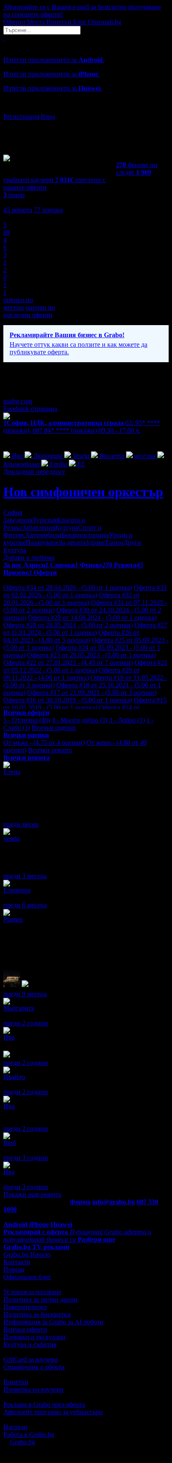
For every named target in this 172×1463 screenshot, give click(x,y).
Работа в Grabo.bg (28, 1434)
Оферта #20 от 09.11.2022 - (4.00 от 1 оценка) (71, 673)
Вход (48, 116)
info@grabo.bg (113, 1201)
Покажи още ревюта (32, 1194)
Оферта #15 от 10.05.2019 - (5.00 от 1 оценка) (85, 703)
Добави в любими (29, 557)
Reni (9, 1142)
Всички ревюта (50, 750)
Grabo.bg (22, 1441)
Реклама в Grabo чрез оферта (44, 1404)
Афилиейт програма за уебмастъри (53, 1411)
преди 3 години (25, 1157)
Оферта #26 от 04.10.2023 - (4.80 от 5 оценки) (71, 636)
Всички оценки (54, 727)
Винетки (15, 1381)
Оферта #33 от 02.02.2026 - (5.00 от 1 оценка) (85, 591)
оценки (48, 209)
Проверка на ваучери (33, 1389)
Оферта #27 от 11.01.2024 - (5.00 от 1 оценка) (85, 628)
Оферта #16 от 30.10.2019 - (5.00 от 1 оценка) (67, 700)
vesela (11, 838)
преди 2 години (25, 1023)
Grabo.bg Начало (27, 1254)
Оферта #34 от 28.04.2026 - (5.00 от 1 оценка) (67, 587)
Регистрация (21, 116)
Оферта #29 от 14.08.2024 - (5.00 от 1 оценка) (92, 617)
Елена (11, 771)
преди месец (21, 824)
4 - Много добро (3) (79, 720)
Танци (114, 542)
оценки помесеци (18, 303)
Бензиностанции (85, 535)
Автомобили (43, 535)
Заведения (18, 520)
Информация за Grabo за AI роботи (53, 1321)
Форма (80, 1201)
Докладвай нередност (34, 471)
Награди (15, 1426)
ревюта (17, 209)
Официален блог (27, 1276)
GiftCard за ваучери (30, 1359)
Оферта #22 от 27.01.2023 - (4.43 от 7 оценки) (68, 662)
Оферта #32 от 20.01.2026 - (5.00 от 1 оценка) (71, 598)
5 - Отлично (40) (26, 720)
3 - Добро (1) (127, 720)
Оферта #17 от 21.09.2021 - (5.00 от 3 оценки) (92, 692)
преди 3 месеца (25, 875)
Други (132, 542)
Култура (66, 527)
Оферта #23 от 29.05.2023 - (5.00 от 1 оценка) (91, 655)
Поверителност (25, 1306)
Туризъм (45, 520)
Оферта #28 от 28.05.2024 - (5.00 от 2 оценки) (68, 625)
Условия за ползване (32, 1291)
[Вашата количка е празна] (4, 38)
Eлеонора (16, 890)
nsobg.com (17, 401)
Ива (9, 1037)
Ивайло (14, 1076)
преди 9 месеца (25, 993)
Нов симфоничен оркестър (83, 491)
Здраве (95, 542)
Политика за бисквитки (37, 1314)
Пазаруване (42, 542)
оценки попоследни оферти (29, 311)
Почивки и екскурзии (34, 1336)
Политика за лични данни (40, 1299)
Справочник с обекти (34, 1366)
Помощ (13, 1269)
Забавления (39, 527)
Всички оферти (25, 1329)
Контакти (16, 1261)
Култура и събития (29, 1344)
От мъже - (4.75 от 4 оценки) (44, 742)
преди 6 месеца (25, 905)
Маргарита (18, 1008)
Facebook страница (30, 408)
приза (14, 194)
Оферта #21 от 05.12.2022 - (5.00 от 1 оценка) (85, 666)
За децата (72, 542)
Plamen (13, 919)
